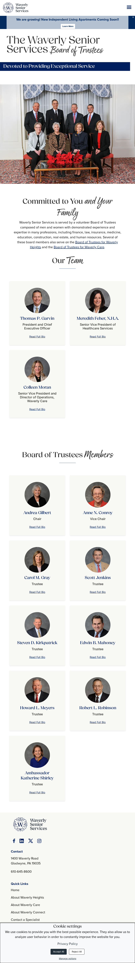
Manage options (67, 958)
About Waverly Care (25, 904)
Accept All (58, 951)
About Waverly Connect (28, 912)
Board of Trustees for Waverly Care (79, 247)
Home (15, 890)
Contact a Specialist (25, 919)
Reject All (77, 951)
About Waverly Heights (27, 897)
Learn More (67, 26)
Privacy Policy (67, 943)
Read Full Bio (37, 336)
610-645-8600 (21, 871)
